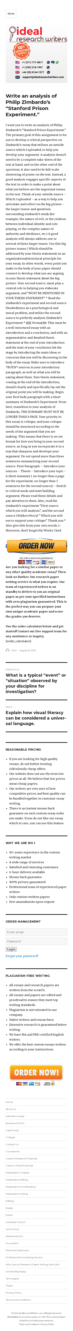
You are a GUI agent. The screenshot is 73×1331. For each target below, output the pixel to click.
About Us (11, 1109)
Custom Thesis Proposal (19, 1165)
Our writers (12, 1243)
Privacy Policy (13, 1292)
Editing (10, 1200)
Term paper (12, 1278)
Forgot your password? (22, 956)
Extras (9, 1215)
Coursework (13, 1151)
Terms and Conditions (18, 1299)
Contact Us (12, 1144)
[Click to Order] (37, 551)
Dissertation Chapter (18, 1172)
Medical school (14, 1236)
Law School (12, 1229)
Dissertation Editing (17, 1179)
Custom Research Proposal (21, 1158)
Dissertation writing (17, 1193)
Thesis (9, 1285)
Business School (15, 1123)
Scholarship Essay (16, 1271)
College (10, 1137)
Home (9, 1102)
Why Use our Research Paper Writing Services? (33, 1264)
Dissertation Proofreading (20, 1186)
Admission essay (15, 1116)
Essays (9, 1208)
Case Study (12, 1130)
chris (13, 650)
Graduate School (15, 1222)
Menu (11, 13)
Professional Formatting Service (24, 1257)
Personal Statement (17, 1250)
